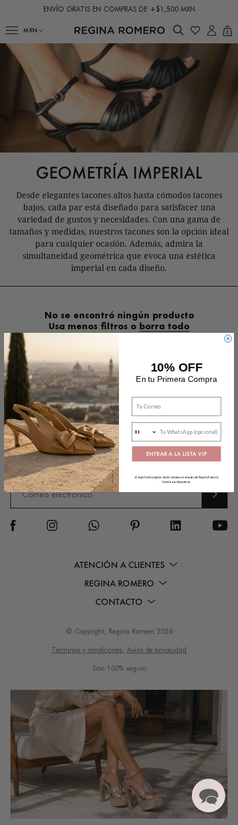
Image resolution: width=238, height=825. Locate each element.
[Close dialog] (228, 339)
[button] (208, 795)
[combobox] (144, 432)
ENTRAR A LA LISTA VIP (176, 454)
